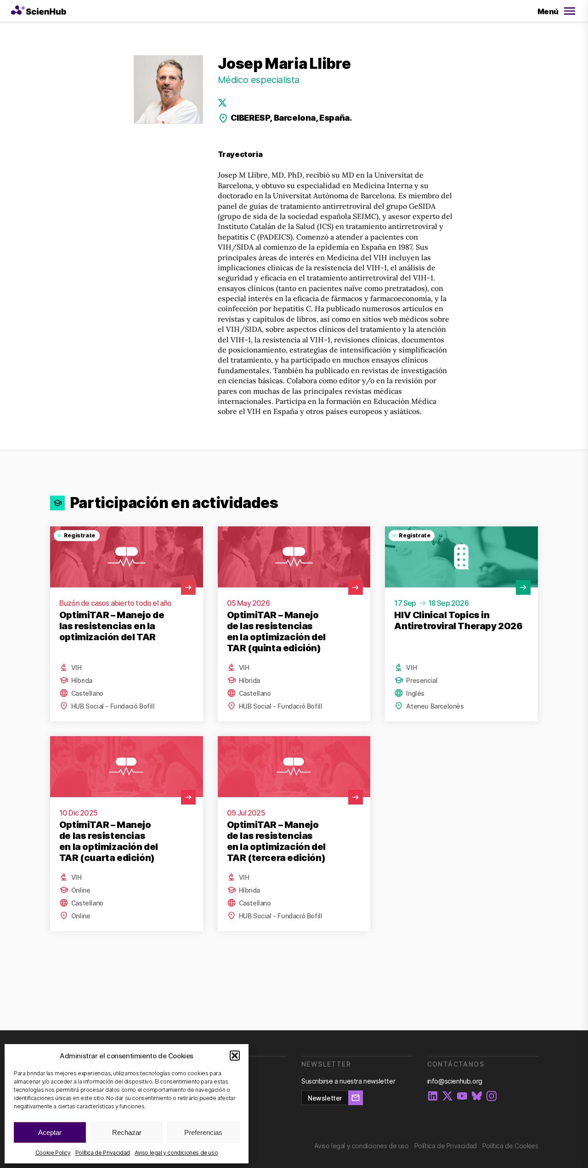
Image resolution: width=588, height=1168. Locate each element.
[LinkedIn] (432, 1096)
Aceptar (50, 1132)
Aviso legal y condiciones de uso (176, 1152)
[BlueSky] (476, 1096)
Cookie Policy (53, 1152)
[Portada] (38, 11)
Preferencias (203, 1132)
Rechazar (126, 1132)
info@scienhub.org (454, 1081)
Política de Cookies (510, 1146)
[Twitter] (222, 102)
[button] (234, 1055)
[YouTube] (462, 1096)
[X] (447, 1096)
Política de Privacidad (102, 1152)
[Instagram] (491, 1096)
